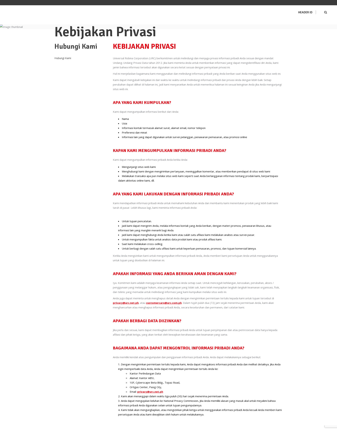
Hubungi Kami (62, 58)
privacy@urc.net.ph (126, 303)
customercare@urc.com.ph (164, 303)
